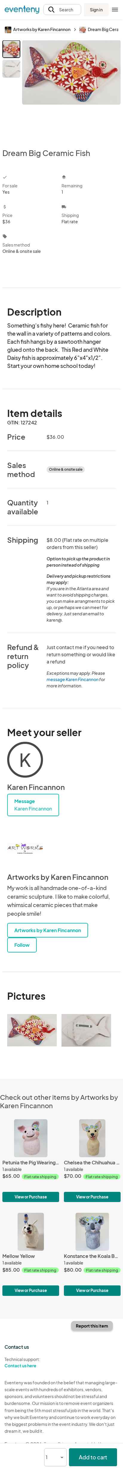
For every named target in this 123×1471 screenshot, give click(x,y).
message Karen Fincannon (73, 679)
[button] (62, 9)
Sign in (96, 9)
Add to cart (93, 1457)
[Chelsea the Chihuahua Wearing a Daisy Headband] (92, 1160)
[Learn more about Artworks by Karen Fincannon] (25, 848)
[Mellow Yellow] (30, 1254)
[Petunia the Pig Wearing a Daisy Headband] (30, 1160)
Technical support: (22, 1362)
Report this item (92, 1325)
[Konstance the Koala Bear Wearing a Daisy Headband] (92, 1254)
